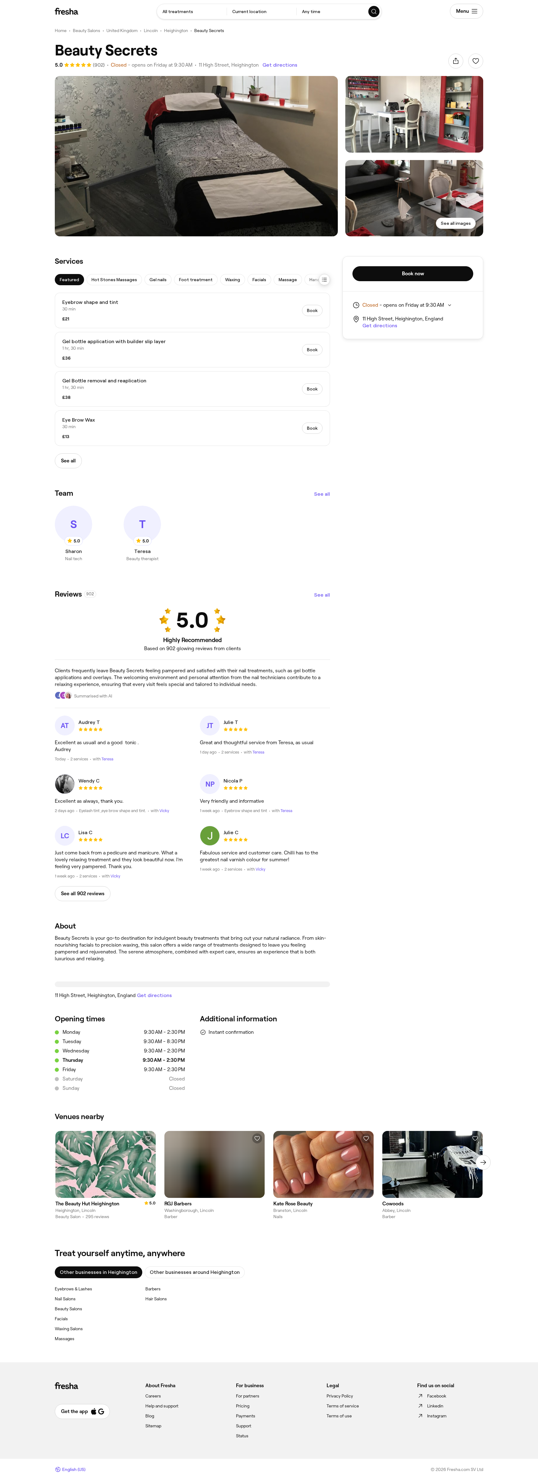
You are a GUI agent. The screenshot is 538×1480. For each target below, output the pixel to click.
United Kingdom (122, 30)
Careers (153, 1395)
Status (242, 1435)
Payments (245, 1415)
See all (322, 494)
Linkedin (435, 1405)
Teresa (107, 759)
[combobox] (192, 11)
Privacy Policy (340, 1395)
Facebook (436, 1395)
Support (243, 1425)
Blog (149, 1415)
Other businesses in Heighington (98, 1272)
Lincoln (151, 30)
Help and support (161, 1405)
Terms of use (339, 1415)
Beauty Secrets (209, 30)
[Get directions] (192, 984)
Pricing (242, 1405)
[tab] (69, 279)
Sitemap (153, 1425)
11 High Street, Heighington (229, 65)
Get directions (279, 65)
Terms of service (343, 1405)
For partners (247, 1395)
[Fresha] (66, 11)
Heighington (176, 30)
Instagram (436, 1415)
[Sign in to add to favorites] (475, 61)
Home (61, 30)
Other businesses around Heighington (195, 1272)
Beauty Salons (86, 30)
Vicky (164, 810)
